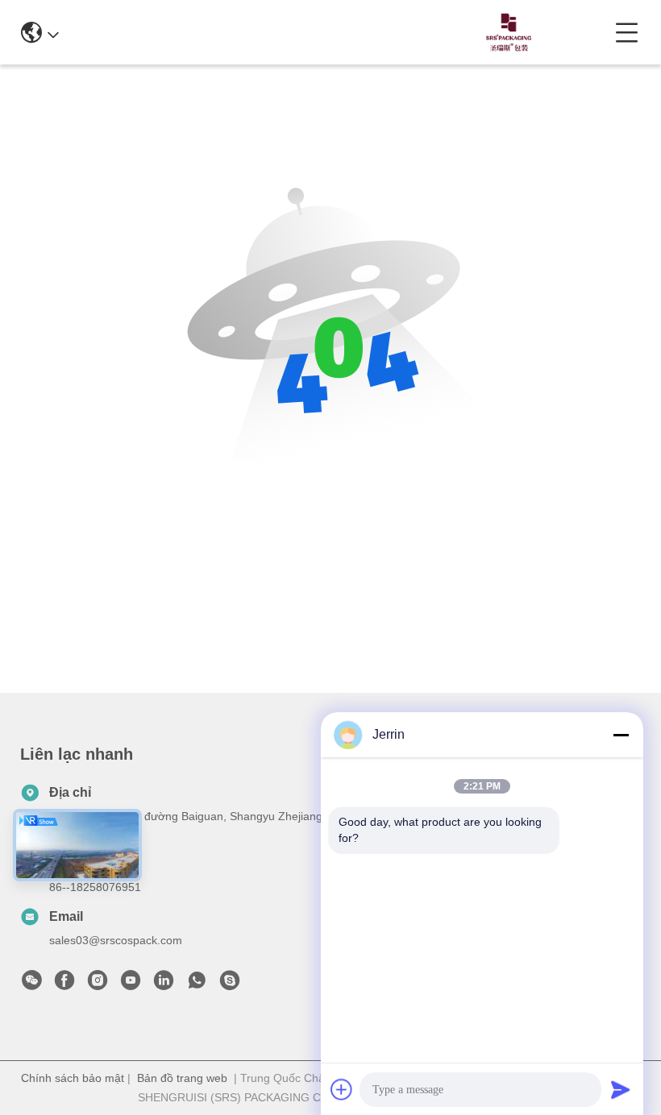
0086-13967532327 (339, 32)
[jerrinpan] (229, 984)
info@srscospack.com (189, 32)
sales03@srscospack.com (115, 940)
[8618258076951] (196, 984)
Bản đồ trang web (182, 1077)
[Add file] (341, 1089)
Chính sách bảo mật (72, 1077)
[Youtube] (130, 984)
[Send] (621, 1089)
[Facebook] (64, 984)
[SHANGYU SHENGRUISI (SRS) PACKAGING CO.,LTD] (504, 32)
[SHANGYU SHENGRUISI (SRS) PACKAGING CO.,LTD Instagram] (97, 984)
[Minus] (620, 734)
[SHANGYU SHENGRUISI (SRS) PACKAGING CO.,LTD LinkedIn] (163, 984)
